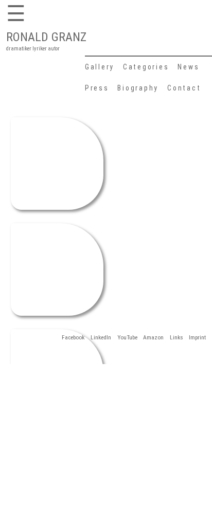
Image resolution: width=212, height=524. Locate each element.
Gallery (99, 67)
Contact (184, 88)
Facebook (73, 337)
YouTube (127, 337)
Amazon (153, 337)
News (188, 67)
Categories (146, 67)
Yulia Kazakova (57, 260)
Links (176, 337)
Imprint (197, 337)
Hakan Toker (57, 154)
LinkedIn (101, 337)
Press (97, 88)
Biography (137, 88)
